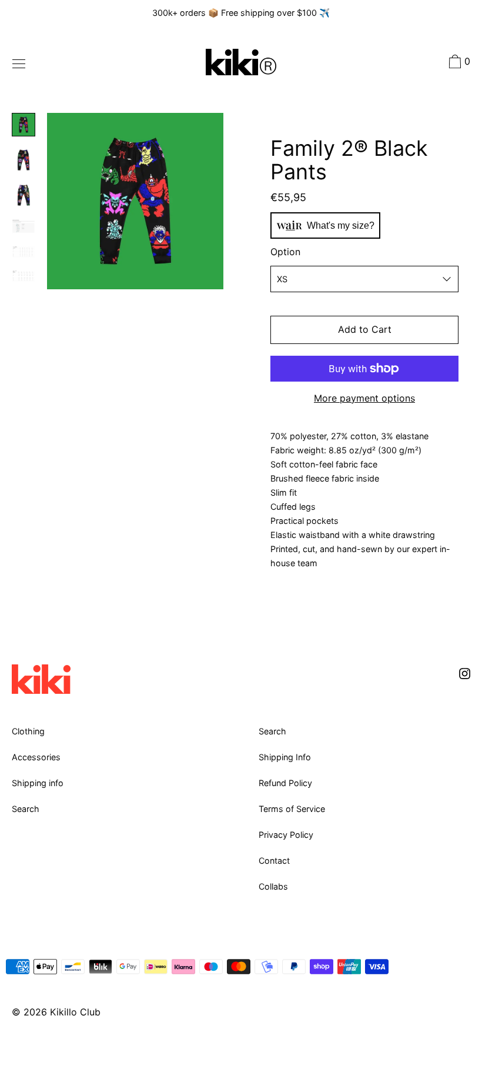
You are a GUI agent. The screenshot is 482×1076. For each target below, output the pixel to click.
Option (285, 252)
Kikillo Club (75, 1012)
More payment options (364, 398)
